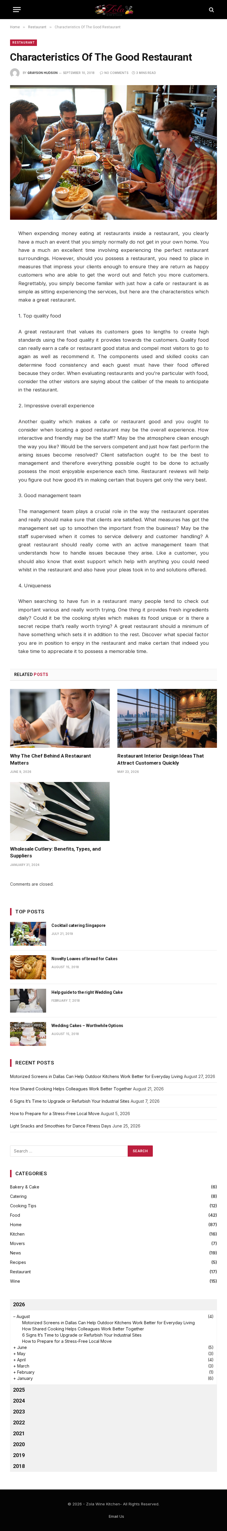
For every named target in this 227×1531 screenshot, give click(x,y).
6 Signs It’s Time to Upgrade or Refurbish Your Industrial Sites (69, 1101)
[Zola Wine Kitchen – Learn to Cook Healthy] (114, 9)
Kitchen (17, 1233)
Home (16, 1224)
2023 (19, 1411)
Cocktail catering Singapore (78, 925)
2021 (19, 1433)
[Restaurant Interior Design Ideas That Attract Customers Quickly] (167, 718)
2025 (19, 1390)
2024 (19, 1401)
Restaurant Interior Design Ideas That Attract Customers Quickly (160, 759)
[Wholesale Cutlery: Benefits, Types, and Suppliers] (60, 811)
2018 (19, 1466)
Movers (17, 1243)
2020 (19, 1444)
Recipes (18, 1262)
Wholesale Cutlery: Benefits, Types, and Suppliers (55, 852)
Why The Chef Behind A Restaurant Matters (50, 759)
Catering (18, 1196)
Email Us (116, 1516)
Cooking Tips (23, 1205)
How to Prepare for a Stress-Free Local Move (55, 1113)
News (15, 1252)
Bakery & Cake (24, 1186)
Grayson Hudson (42, 73)
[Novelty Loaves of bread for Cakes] (28, 967)
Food (15, 1215)
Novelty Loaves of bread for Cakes (84, 958)
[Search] (211, 9)
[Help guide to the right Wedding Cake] (28, 1001)
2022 (19, 1422)
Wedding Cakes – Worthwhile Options (87, 1025)
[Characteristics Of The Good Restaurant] (113, 152)
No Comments (116, 73)
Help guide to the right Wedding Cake (87, 992)
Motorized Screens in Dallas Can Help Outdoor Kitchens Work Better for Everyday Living (96, 1076)
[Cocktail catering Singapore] (28, 934)
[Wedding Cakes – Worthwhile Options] (28, 1034)
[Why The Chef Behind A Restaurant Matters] (60, 718)
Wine (15, 1281)
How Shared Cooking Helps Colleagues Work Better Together (71, 1088)
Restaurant (23, 42)
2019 (19, 1455)
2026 (19, 1304)
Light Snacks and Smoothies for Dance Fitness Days (60, 1125)
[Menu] (17, 9)
